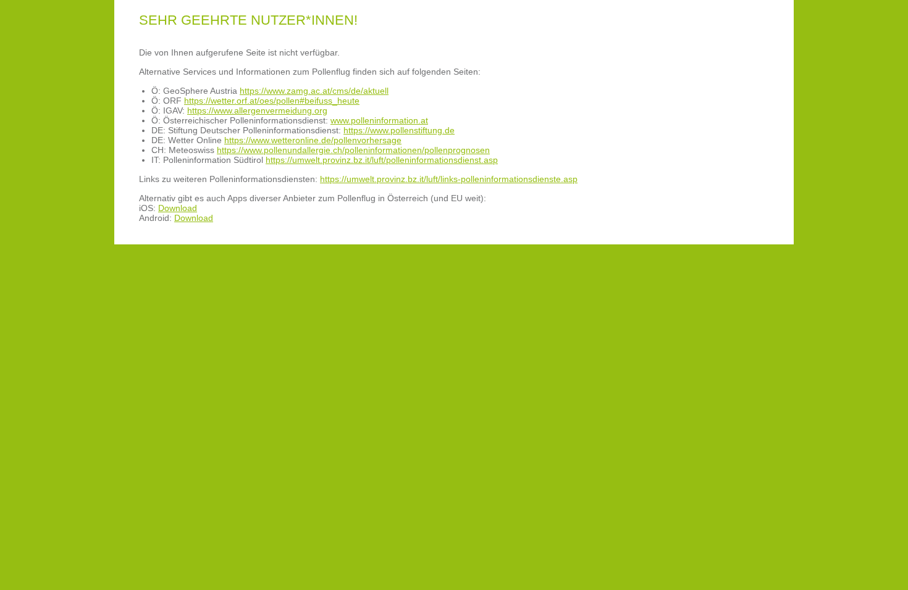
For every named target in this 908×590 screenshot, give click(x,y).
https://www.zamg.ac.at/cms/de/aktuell (314, 91)
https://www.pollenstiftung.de (399, 130)
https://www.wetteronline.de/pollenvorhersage (312, 140)
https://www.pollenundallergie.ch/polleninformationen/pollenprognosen (353, 150)
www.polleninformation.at (379, 120)
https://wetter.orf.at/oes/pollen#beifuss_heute (271, 101)
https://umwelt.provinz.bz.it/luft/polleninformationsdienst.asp (382, 160)
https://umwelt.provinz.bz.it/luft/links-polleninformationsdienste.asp (449, 179)
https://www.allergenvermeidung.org (257, 110)
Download (177, 208)
